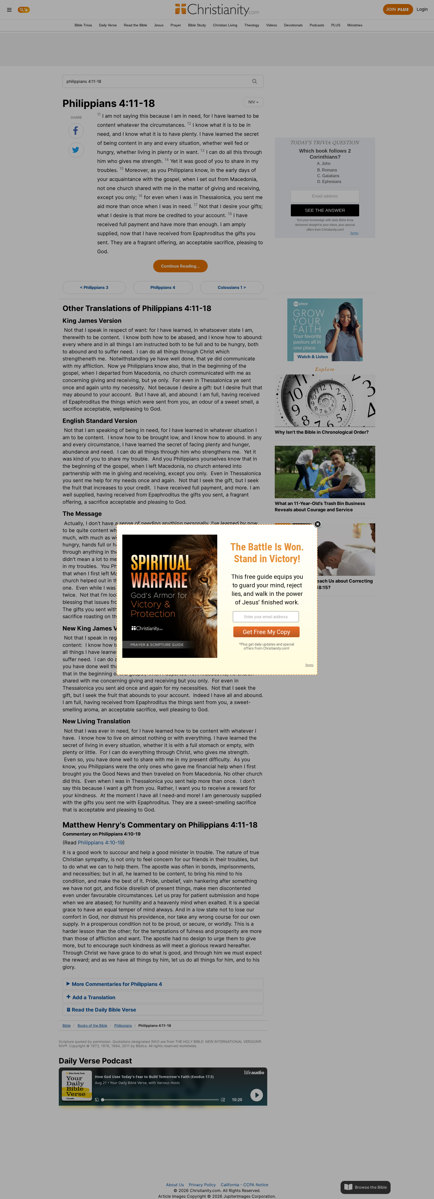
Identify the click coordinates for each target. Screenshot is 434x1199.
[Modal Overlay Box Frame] (217, 599)
